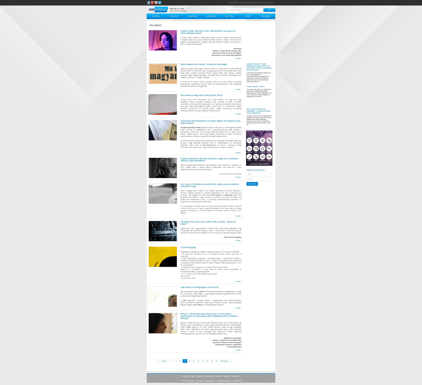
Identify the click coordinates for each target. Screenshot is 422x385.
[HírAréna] (157, 9)
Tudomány (211, 16)
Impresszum (200, 381)
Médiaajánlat (237, 381)
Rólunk (263, 3)
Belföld (156, 16)
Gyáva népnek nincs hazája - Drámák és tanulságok (203, 64)
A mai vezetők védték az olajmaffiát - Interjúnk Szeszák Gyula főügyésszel (258, 111)
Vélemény (266, 16)
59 (212, 361)
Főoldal (230, 3)
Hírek (236, 3)
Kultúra (229, 16)
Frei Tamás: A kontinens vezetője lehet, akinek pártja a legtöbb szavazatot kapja (209, 185)
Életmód (256, 3)
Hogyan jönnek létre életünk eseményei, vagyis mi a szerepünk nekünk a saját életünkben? (209, 159)
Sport (248, 16)
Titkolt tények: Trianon (255, 86)
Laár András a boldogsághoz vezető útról (199, 287)
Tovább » (238, 58)
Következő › (224, 361)
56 (198, 361)
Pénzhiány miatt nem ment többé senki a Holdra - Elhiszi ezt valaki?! (208, 222)
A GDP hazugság (188, 247)
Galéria (241, 3)
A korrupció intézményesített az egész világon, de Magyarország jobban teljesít (210, 121)
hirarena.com (190, 381)
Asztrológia (249, 3)
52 (180, 361)
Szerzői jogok (210, 381)
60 (216, 361)
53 (185, 361)
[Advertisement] (259, 43)
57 (203, 361)
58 (207, 361)
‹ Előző (163, 361)
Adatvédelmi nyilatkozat (223, 381)
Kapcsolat (269, 3)
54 (189, 361)
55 (194, 361)
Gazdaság (192, 16)
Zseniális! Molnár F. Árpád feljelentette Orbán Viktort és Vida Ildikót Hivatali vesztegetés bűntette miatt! (258, 67)
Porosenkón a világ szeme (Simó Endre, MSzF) (201, 95)
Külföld (174, 16)
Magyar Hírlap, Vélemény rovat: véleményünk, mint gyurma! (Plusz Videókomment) (208, 32)
